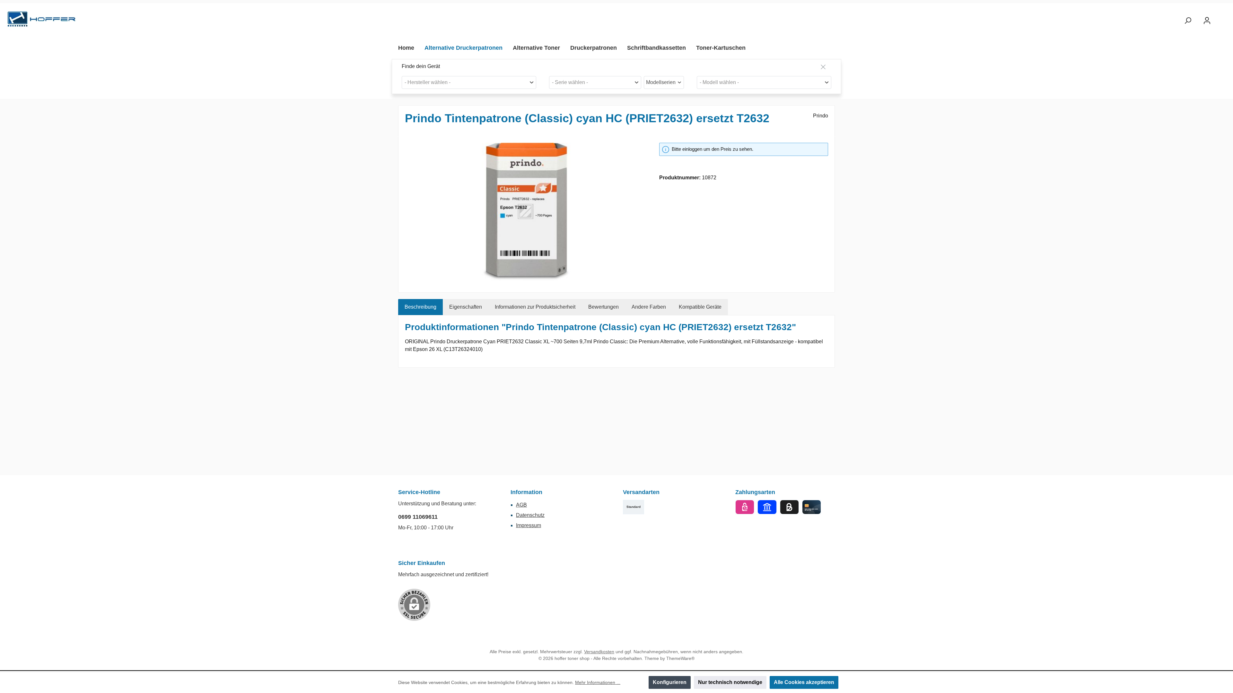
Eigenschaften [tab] (465, 307)
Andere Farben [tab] (649, 307)
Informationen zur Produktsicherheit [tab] (535, 307)
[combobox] (469, 82)
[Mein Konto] (1207, 20)
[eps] (744, 507)
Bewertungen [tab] (603, 307)
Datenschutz (530, 515)
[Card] (811, 507)
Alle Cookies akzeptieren (804, 682)
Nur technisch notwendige (730, 682)
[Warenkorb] (1222, 18)
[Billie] (789, 507)
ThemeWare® (680, 658)
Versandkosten (599, 651)
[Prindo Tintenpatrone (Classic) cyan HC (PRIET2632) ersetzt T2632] (526, 212)
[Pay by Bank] (766, 507)
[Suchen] (1188, 20)
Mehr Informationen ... (597, 682)
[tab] (420, 307)
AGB (521, 505)
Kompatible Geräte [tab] (700, 307)
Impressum (528, 525)
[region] (525, 212)
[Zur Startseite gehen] (41, 20)
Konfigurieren (669, 682)
